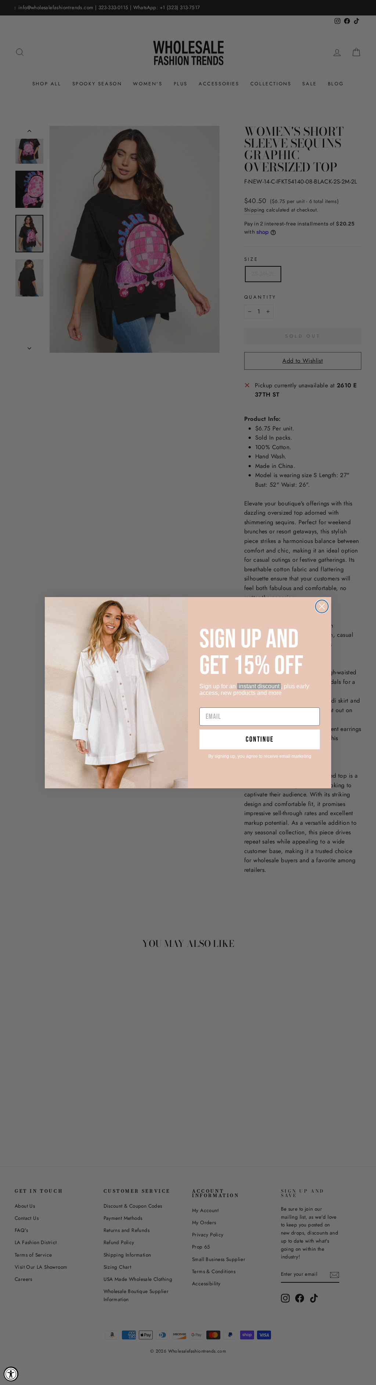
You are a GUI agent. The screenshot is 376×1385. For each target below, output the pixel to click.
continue (260, 739)
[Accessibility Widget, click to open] (11, 1374)
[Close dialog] (321, 606)
